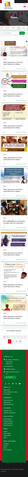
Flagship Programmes (10, 412)
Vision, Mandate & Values (10, 392)
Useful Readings (8, 423)
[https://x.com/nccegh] (12, 383)
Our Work (7, 408)
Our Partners (7, 394)
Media (6, 428)
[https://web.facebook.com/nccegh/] (9, 383)
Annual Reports (8, 419)
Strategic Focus (8, 410)
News (23, 28)
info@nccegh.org (10, 369)
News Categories (10, 441)
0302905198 (9, 366)
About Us (7, 387)
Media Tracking (18, 28)
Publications (8, 416)
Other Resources (8, 425)
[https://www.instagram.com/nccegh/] (16, 383)
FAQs (5, 437)
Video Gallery (7, 435)
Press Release (8, 450)
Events (13, 28)
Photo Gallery (7, 433)
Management (7, 402)
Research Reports (8, 421)
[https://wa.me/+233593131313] (5, 383)
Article (2, 28)
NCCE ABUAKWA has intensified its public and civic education (14, 222)
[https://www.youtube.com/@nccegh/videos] (19, 383)
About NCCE (7, 390)
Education (7, 28)
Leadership (7, 397)
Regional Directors (9, 404)
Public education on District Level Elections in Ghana (13, 63)
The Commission (8, 400)
